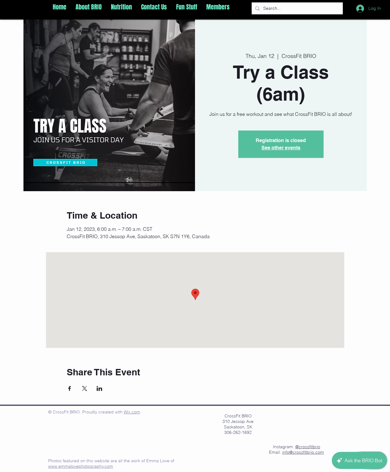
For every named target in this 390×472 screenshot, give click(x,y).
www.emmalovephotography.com (80, 466)
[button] (88, 7)
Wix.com (132, 412)
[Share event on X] (84, 388)
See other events (280, 148)
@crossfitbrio (307, 446)
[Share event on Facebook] (70, 388)
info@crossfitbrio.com (303, 452)
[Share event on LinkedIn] (99, 388)
